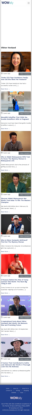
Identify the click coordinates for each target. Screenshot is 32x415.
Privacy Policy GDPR (23, 406)
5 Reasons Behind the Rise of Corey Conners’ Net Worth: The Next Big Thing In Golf (14, 281)
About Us (15, 388)
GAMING (13, 392)
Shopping (26, 390)
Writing (18, 390)
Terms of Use (9, 406)
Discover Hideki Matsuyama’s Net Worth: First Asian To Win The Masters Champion (15, 200)
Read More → (5, 89)
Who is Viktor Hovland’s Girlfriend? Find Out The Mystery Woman (14, 241)
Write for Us (25, 388)
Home (7, 388)
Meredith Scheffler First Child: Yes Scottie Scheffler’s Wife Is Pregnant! (15, 118)
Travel (21, 392)
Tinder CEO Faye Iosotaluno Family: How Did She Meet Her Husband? (14, 78)
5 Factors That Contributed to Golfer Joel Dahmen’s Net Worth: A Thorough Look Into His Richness (15, 365)
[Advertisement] (16, 24)
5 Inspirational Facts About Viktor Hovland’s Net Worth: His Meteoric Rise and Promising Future (14, 323)
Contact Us (9, 390)
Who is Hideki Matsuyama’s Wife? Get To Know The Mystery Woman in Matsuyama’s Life (15, 159)
